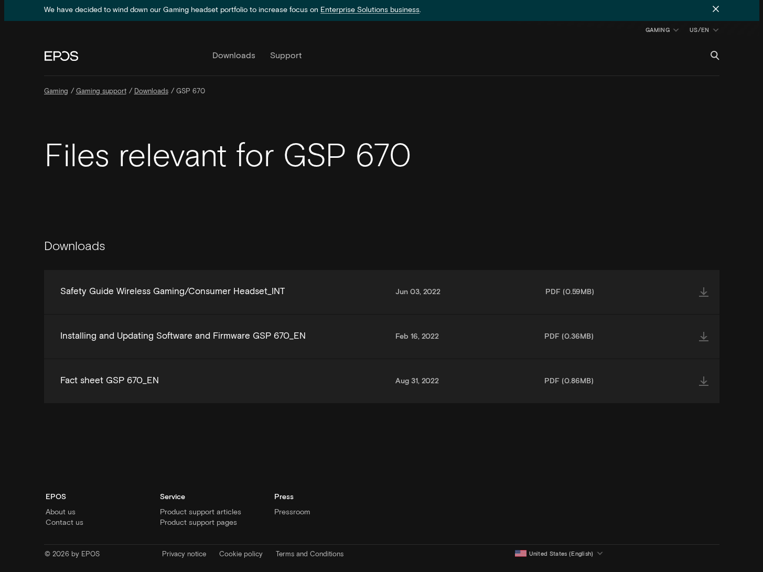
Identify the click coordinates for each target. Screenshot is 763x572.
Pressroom (292, 512)
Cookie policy (241, 554)
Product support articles (200, 512)
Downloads (233, 55)
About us (61, 512)
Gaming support (101, 91)
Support (286, 55)
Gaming (658, 30)
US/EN (706, 32)
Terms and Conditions (309, 554)
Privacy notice (184, 554)
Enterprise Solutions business (370, 10)
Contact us (64, 522)
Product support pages (198, 522)
